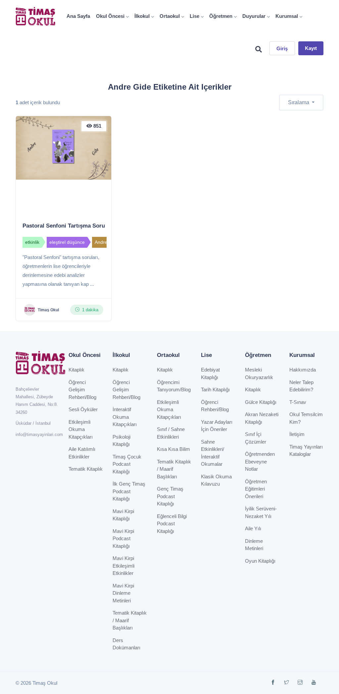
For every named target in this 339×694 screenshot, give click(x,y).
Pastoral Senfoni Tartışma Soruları (68, 226)
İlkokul (142, 16)
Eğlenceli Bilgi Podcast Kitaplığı (172, 523)
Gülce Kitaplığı (260, 402)
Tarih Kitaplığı (215, 389)
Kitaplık (76, 369)
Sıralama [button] (299, 102)
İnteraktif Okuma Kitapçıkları (125, 417)
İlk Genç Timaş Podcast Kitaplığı (129, 491)
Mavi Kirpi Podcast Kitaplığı (123, 538)
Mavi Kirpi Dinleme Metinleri (123, 593)
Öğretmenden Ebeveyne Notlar (260, 461)
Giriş (282, 48)
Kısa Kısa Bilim (173, 449)
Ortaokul (170, 16)
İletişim (297, 434)
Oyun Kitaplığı (260, 561)
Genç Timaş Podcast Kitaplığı (170, 496)
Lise (194, 16)
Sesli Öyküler (83, 409)
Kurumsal (286, 16)
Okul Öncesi (110, 16)
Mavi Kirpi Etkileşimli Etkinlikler (123, 565)
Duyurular (254, 16)
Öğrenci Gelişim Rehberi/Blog (82, 389)
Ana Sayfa (78, 16)
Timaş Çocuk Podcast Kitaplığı (127, 464)
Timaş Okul (48, 310)
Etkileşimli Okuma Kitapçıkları (81, 429)
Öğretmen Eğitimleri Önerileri (256, 489)
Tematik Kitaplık (86, 469)
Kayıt (311, 48)
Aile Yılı (253, 528)
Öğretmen (220, 16)
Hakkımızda (302, 369)
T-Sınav (297, 402)
